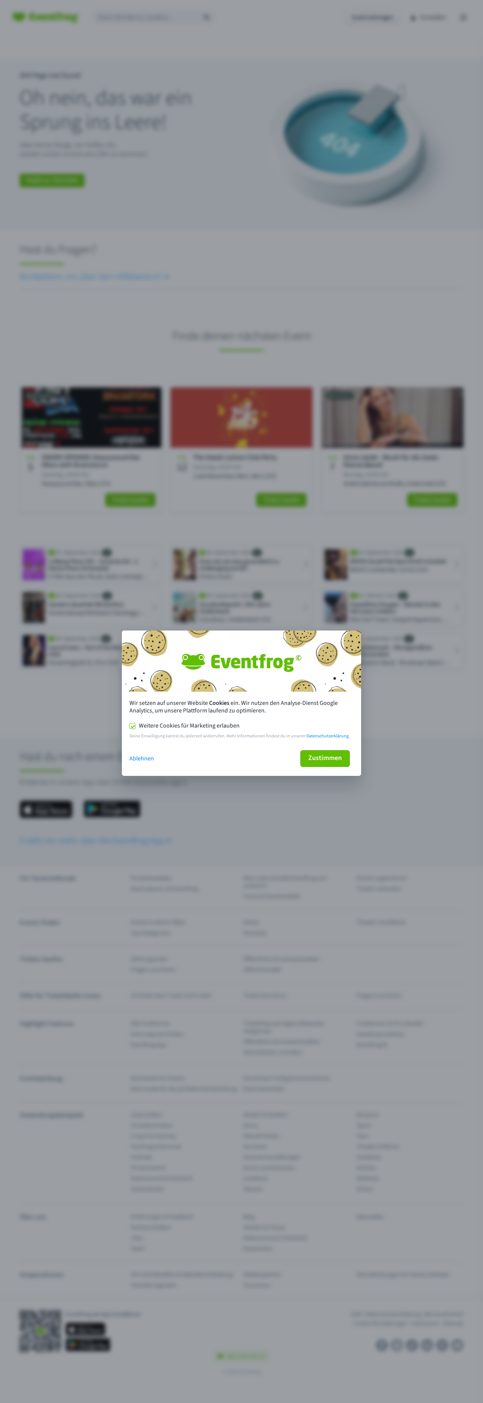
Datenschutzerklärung (327, 736)
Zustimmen (325, 758)
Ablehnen (141, 758)
